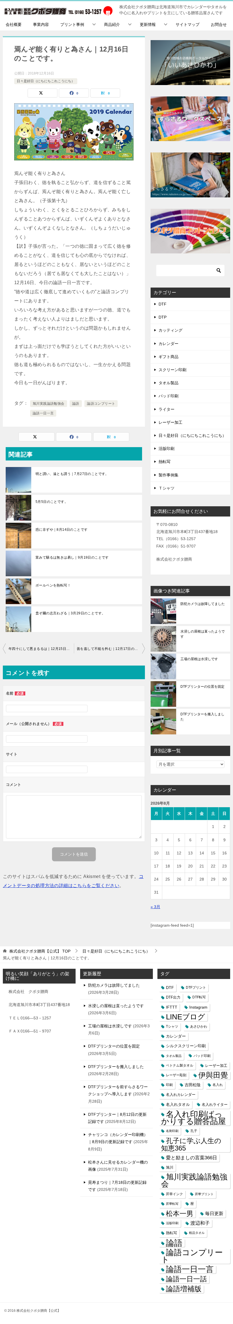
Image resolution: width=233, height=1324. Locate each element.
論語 (75, 404)
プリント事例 (72, 24)
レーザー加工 (170, 422)
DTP (163, 317)
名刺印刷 (172, 1131)
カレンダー (168, 343)
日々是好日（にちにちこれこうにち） (46, 81)
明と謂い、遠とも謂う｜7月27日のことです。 (72, 474)
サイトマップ (187, 24)
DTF (163, 304)
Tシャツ (172, 1026)
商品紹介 (112, 24)
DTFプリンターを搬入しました (202, 716)
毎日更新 (214, 1213)
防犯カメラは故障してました (202, 604)
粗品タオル (197, 1232)
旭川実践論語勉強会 (49, 404)
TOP (39, 951)
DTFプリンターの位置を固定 (202, 687)
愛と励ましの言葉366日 (191, 1157)
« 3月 (155, 906)
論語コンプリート (101, 404)
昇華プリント (204, 1194)
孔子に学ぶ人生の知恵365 (191, 1144)
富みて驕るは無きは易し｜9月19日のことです (72, 557)
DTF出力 (173, 997)
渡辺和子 (200, 1223)
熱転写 (164, 461)
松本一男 (179, 1213)
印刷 (169, 1085)
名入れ (218, 1085)
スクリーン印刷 (172, 369)
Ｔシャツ (166, 488)
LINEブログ (185, 1017)
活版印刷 (166, 448)
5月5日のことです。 (52, 502)
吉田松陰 (193, 1085)
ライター (166, 409)
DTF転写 (199, 997)
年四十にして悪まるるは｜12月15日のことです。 (41, 649)
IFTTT (171, 1007)
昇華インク (174, 1194)
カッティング (170, 330)
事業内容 (41, 24)
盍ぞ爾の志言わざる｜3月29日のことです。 (70, 613)
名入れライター (215, 1104)
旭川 (169, 1167)
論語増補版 (183, 1289)
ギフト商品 (168, 356)
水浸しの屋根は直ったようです (202, 634)
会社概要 (14, 24)
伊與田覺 (213, 1075)
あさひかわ (198, 1026)
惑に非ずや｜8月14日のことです (62, 530)
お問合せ (219, 24)
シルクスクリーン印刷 (186, 1046)
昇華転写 (172, 1203)
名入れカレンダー (180, 1094)
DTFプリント (196, 988)
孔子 (193, 1131)
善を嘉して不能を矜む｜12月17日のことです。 (111, 649)
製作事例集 (168, 475)
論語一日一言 (43, 413)
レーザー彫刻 (176, 1075)
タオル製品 (168, 383)
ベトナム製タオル (179, 1065)
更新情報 (148, 24)
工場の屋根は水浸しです (199, 659)
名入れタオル (178, 1104)
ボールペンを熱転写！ (53, 585)
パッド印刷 (168, 396)
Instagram (198, 1007)
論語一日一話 (186, 1279)
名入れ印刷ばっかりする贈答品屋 (193, 1117)
